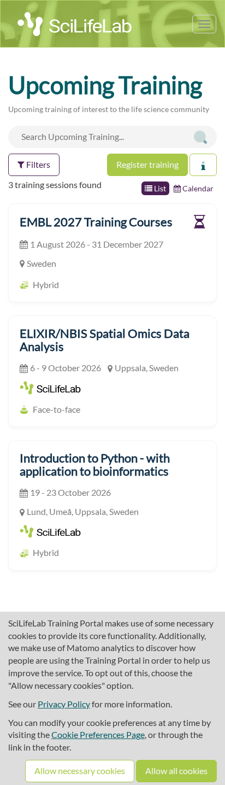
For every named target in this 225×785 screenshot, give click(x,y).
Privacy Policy (64, 704)
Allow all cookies (176, 770)
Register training (147, 164)
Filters (37, 164)
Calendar (197, 188)
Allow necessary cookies (79, 770)
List (159, 188)
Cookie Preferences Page (98, 734)
